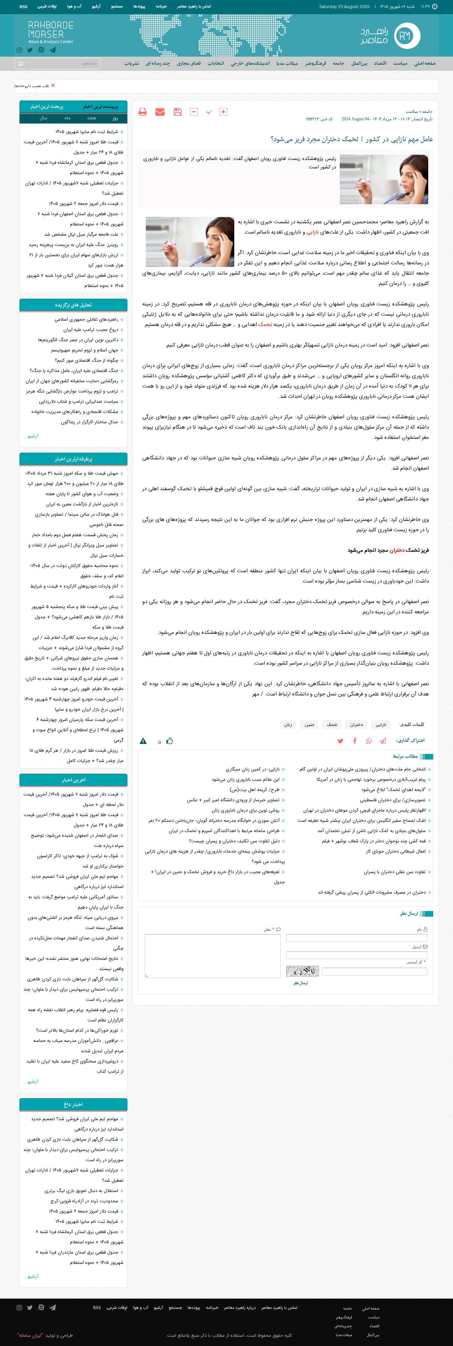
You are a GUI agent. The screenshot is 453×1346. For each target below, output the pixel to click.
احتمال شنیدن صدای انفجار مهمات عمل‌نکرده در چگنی (76, 943)
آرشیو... (30, 436)
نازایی (312, 232)
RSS (23, 7)
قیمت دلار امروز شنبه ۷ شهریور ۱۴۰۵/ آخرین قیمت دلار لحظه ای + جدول (73, 800)
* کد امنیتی (416, 962)
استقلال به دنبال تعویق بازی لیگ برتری (82, 1191)
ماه (67, 118)
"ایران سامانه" (30, 1336)
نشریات (132, 63)
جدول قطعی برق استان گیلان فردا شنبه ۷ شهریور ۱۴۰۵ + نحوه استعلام (75, 281)
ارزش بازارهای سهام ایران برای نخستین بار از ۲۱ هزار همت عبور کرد (76, 260)
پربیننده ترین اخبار (100, 107)
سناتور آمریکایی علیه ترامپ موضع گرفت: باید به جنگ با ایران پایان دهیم (76, 902)
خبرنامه (161, 7)
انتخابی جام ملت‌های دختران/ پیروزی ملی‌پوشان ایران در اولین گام (363, 769)
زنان (288, 724)
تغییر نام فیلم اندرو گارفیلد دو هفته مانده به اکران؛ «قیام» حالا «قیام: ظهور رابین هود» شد (74, 684)
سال (43, 118)
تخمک (265, 324)
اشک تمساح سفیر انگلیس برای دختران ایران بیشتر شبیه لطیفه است (362, 821)
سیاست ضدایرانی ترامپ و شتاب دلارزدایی (79, 402)
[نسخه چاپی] (142, 113)
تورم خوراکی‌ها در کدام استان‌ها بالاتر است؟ (78, 1031)
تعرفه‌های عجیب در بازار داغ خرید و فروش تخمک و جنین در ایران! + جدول (218, 877)
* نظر (269, 929)
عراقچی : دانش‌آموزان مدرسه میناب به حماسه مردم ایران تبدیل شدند (78, 1046)
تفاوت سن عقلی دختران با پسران (395, 872)
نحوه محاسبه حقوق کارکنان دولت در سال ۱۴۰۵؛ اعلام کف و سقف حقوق (77, 571)
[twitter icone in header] (30, 51)
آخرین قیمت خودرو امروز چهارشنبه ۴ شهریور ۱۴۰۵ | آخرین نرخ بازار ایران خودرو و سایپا (74, 704)
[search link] (20, 63)
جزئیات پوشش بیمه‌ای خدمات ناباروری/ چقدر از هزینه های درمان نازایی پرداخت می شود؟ (215, 857)
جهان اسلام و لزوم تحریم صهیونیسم (85, 350)
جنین (309, 724)
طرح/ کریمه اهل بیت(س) (255, 790)
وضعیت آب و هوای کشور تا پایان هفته (83, 494)
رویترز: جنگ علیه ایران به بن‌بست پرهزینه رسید (74, 245)
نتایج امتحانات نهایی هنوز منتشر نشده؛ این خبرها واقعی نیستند (74, 964)
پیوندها (139, 7)
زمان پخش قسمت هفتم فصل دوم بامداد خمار (76, 535)
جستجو (117, 7)
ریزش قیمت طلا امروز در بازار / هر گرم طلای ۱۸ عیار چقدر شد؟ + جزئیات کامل (76, 756)
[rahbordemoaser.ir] (395, 35)
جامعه (427, 111)
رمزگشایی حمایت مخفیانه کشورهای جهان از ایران (72, 381)
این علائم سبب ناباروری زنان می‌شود (246, 780)
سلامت (412, 111)
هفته (91, 118)
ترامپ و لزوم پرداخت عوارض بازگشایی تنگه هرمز (73, 391)
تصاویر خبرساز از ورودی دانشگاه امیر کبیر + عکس (234, 800)
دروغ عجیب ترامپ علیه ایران (91, 330)
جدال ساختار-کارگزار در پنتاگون (90, 422)
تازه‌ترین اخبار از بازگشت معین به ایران (83, 504)
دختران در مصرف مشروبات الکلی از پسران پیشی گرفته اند (372, 893)
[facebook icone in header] (354, 740)
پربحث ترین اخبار (46, 107)
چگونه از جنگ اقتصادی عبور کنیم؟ (87, 361)
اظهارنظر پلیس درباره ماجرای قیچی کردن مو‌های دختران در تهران (365, 810)
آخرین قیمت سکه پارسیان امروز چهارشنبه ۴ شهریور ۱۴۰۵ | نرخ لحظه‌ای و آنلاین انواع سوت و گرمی (78, 730)
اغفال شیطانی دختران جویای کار (396, 851)
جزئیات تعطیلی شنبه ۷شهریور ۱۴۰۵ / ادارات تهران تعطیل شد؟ (74, 188)
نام (419, 929)
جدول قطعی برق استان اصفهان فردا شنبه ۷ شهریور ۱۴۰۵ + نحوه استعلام (81, 219)
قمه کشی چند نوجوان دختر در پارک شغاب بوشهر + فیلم (374, 841)
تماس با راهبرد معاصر (194, 7)
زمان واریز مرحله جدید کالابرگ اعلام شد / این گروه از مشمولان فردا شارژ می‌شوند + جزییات (78, 643)
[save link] (177, 112)
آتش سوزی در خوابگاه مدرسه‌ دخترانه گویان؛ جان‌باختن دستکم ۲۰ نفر (215, 821)
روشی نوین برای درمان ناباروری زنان (246, 810)
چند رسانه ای (158, 63)
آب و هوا (74, 7)
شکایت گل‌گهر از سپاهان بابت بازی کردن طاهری (73, 979)
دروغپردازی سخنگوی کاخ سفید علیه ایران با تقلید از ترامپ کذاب (75, 1067)
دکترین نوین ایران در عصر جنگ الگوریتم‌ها (79, 340)
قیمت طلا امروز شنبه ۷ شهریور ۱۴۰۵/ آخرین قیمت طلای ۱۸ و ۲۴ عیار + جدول (74, 147)
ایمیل (416, 946)
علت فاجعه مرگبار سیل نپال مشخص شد (82, 235)
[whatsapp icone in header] (368, 740)
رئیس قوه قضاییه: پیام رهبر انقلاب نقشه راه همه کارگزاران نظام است (76, 1015)
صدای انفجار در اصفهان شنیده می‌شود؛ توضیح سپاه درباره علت (77, 841)
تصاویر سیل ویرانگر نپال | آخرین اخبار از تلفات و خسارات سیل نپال (76, 551)
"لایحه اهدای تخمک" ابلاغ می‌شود (394, 790)
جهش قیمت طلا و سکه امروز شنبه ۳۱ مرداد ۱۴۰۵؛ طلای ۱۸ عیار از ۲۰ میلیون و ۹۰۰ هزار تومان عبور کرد (74, 479)
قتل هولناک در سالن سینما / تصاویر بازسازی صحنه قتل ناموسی (79, 520)
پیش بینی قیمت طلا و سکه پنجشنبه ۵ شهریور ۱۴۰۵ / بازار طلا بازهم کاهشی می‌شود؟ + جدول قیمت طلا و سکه (77, 617)
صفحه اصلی (425, 63)
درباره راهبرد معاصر (240, 1307)
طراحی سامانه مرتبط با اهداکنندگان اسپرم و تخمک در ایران (225, 831)
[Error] (142, 742)
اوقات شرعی (47, 7)
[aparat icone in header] (41, 51)
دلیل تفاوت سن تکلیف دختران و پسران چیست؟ (235, 841)
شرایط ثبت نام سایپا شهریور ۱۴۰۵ (88, 132)
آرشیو (96, 7)
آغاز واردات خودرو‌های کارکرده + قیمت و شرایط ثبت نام (77, 592)
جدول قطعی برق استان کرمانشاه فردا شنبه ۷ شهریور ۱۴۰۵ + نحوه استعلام (80, 168)
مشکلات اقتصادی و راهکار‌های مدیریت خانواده (75, 412)
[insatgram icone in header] (19, 51)
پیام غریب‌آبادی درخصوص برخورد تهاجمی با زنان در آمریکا (372, 780)
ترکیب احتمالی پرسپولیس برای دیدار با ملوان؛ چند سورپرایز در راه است (73, 995)
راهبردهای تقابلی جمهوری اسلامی (87, 319)
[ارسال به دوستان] (160, 112)
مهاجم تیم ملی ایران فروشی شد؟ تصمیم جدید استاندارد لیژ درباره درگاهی (77, 882)
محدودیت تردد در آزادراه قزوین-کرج (85, 1201)
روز (115, 118)
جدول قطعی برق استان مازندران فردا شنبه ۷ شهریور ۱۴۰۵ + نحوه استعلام (80, 1258)
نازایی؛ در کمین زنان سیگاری (253, 769)
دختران (397, 550)
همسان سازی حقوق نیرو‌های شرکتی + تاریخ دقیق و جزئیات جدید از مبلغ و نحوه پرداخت (74, 663)
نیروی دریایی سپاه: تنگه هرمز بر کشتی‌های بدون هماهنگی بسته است (76, 923)
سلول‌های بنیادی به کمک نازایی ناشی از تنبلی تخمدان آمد (372, 831)
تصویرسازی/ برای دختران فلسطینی (393, 800)
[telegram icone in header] (53, 51)
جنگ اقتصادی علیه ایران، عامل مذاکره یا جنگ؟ (75, 371)
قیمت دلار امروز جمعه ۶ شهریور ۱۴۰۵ (84, 204)
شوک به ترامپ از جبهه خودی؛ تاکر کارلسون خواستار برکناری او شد (80, 861)
